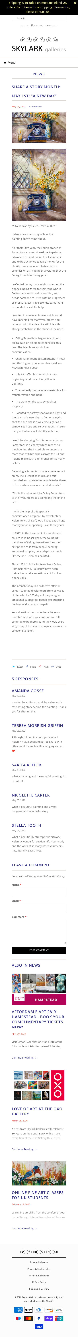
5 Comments (35, 106)
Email (16, 900)
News (39, 73)
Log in (24, 25)
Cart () (38, 25)
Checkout (52, 25)
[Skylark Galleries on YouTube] (35, 40)
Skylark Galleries (29, 1297)
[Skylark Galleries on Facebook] (29, 40)
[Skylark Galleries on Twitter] (22, 40)
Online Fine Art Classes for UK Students (38, 1195)
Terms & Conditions (39, 1275)
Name (16, 884)
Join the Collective (39, 1262)
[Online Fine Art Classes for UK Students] (39, 1174)
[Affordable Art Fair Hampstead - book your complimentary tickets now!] (39, 990)
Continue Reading (23, 1057)
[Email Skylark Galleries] (55, 40)
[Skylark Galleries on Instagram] (48, 40)
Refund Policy (39, 1282)
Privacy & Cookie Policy (39, 1268)
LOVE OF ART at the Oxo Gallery (37, 1111)
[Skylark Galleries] (39, 50)
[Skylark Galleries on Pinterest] (42, 40)
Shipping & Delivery (39, 1288)
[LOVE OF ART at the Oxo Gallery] (39, 1086)
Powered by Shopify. (44, 1301)
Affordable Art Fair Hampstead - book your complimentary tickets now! (38, 1019)
